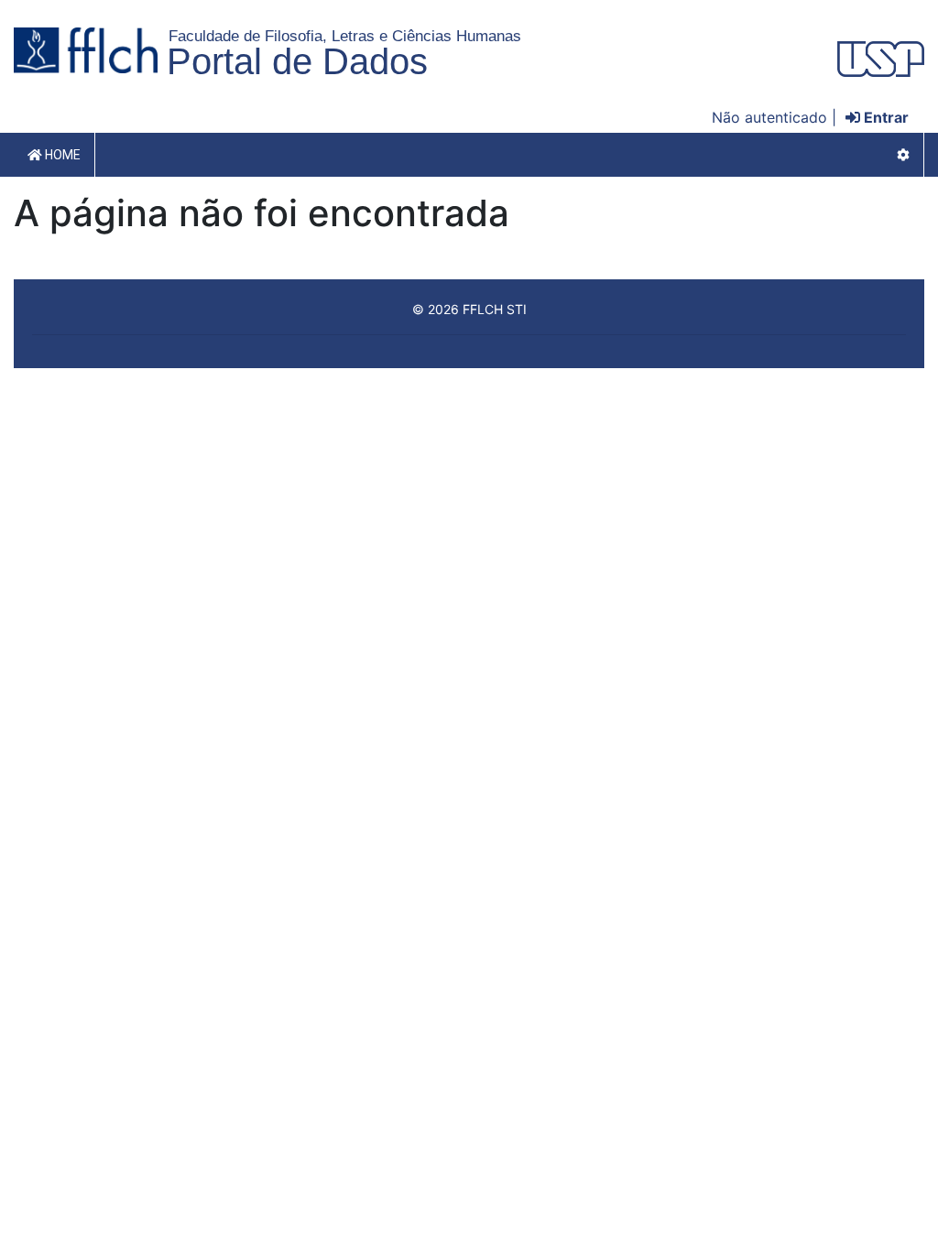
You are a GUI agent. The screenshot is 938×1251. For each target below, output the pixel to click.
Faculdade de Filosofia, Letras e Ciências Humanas (345, 36)
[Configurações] (903, 155)
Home (61, 154)
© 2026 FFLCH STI (469, 309)
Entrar (884, 117)
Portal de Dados (297, 61)
